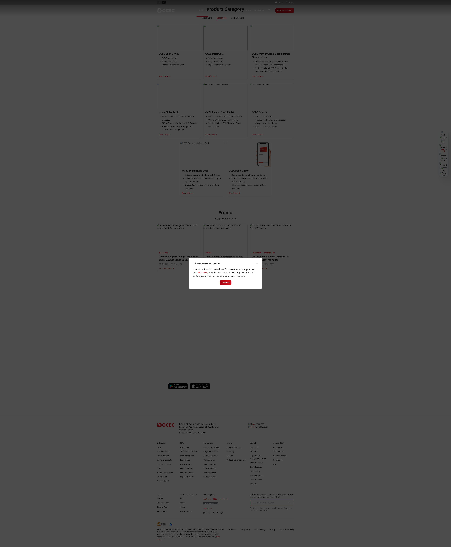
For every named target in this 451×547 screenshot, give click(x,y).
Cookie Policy (202, 272)
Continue (226, 282)
